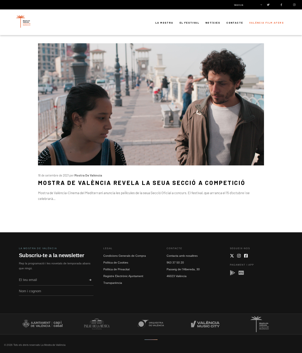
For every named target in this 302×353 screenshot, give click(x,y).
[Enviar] (90, 280)
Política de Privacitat (116, 269)
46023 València (177, 276)
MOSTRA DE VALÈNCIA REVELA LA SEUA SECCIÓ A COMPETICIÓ (142, 182)
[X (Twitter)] (232, 256)
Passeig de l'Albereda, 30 (183, 269)
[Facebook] (246, 256)
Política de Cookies (115, 262)
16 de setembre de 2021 (53, 175)
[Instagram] (239, 256)
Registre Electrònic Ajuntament (123, 276)
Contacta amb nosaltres (182, 255)
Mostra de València (88, 175)
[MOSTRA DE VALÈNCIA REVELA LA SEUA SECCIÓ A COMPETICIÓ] (151, 104)
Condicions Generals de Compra (124, 255)
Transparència (112, 282)
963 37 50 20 (175, 262)
